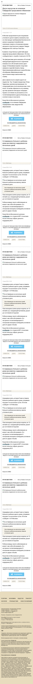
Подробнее (28, 652)
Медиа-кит (13, 640)
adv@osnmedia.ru (26, 622)
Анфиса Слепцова (26, 5)
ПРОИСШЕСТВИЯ (7, 5)
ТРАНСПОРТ (28, 598)
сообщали (5, 102)
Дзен (13, 125)
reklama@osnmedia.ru (17, 622)
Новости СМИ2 (6, 130)
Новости (6, 125)
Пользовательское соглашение (8, 655)
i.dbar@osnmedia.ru (8, 618)
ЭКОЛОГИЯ (4, 601)
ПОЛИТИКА (4, 598)
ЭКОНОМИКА (12, 598)
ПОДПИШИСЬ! (18, 118)
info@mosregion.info (8, 612)
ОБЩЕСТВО (21, 598)
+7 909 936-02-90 (9, 619)
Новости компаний (26, 601)
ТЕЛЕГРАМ (21, 125)
